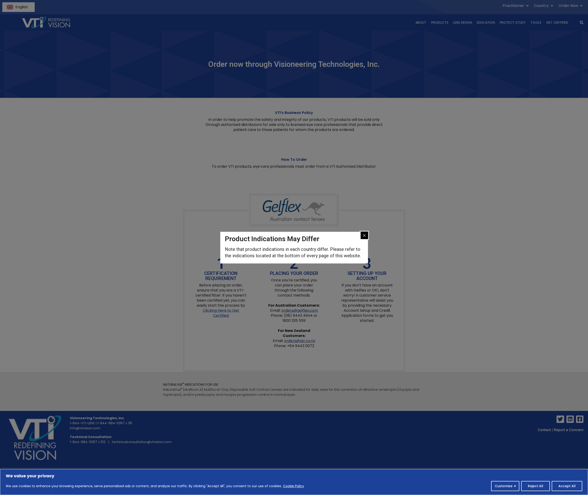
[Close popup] (364, 235)
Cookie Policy (293, 486)
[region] (294, 482)
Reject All (535, 486)
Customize (503, 486)
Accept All (567, 486)
